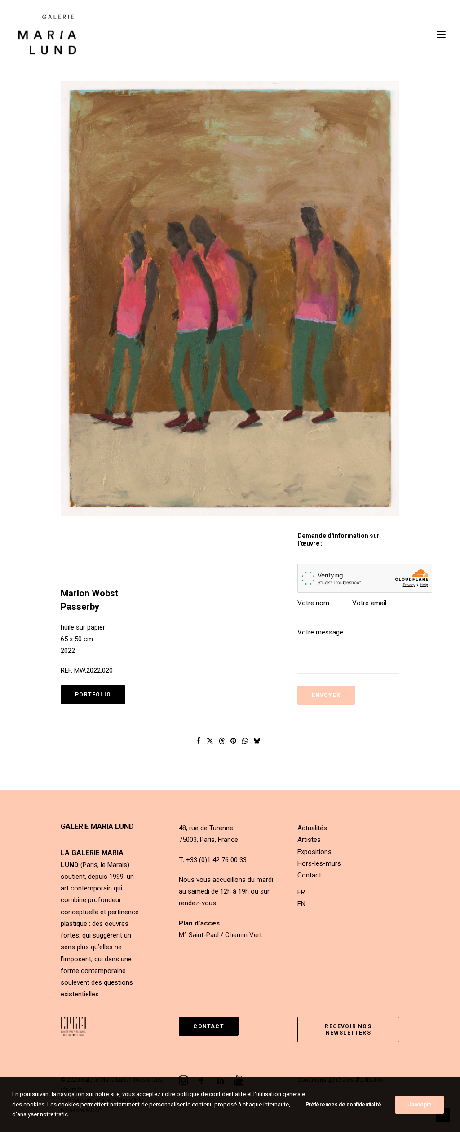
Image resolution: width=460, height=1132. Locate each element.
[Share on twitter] (210, 741)
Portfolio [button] (93, 695)
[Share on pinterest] (233, 741)
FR (301, 892)
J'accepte (419, 1104)
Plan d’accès (199, 923)
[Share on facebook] (198, 741)
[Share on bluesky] (257, 741)
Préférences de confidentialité (343, 1104)
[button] (230, 298)
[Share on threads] (222, 741)
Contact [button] (208, 1026)
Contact (309, 875)
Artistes (309, 840)
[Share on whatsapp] (245, 741)
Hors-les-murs (319, 863)
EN (301, 904)
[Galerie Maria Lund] (47, 34)
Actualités (312, 828)
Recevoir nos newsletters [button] (349, 1029)
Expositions (314, 852)
